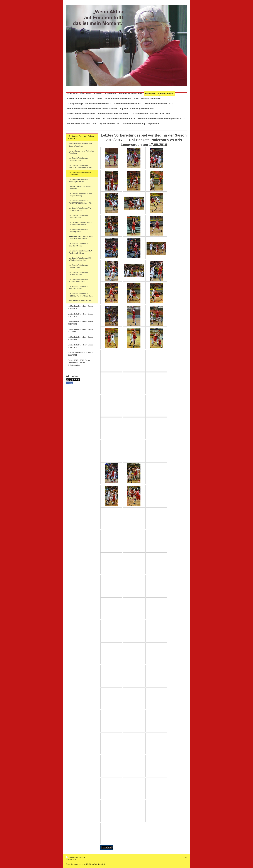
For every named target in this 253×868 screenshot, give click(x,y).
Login (185, 857)
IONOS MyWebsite (93, 864)
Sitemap (82, 858)
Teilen (70, 383)
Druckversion (73, 858)
